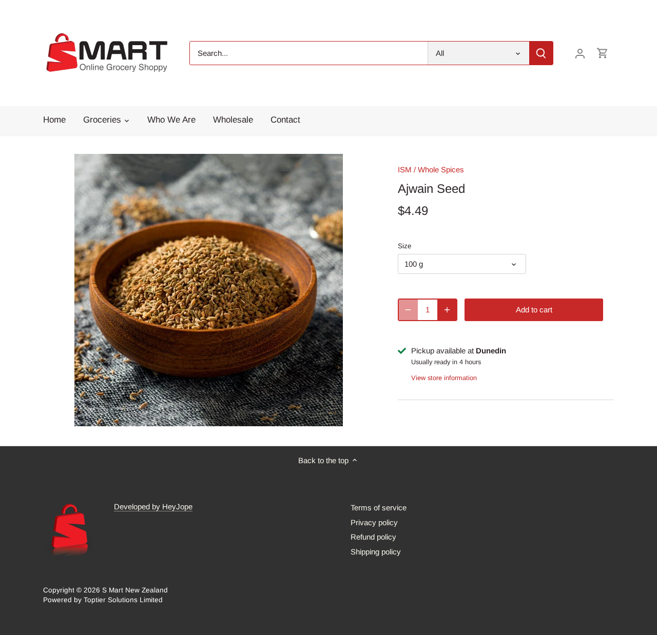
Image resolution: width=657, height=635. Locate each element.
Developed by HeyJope (153, 506)
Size (405, 246)
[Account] (580, 53)
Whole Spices (441, 169)
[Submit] (541, 53)
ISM (405, 169)
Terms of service (379, 507)
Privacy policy (374, 522)
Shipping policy (376, 551)
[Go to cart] (602, 53)
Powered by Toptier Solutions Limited (103, 600)
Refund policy (373, 536)
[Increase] (447, 310)
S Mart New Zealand (135, 590)
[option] (208, 290)
